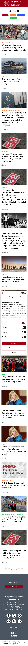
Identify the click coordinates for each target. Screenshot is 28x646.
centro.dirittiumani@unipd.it (14, 608)
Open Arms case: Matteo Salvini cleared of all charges (11, 81)
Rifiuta (14, 352)
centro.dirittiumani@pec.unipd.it (14, 609)
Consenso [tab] (4, 297)
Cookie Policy (14, 627)
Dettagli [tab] (11, 297)
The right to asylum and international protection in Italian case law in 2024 (13, 279)
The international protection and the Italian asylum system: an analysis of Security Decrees (13, 554)
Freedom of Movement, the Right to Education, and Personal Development (13, 519)
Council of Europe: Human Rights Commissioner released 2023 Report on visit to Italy (14, 450)
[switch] (24, 327)
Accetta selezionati (14, 347)
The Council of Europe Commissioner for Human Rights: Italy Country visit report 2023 (12, 414)
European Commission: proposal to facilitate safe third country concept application (12, 157)
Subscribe (14, 586)
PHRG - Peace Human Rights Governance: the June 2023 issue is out (13, 485)
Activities (21, 15)
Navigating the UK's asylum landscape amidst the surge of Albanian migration (13, 379)
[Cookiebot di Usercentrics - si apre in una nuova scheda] (20, 293)
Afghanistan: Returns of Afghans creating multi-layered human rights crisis (13, 47)
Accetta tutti (14, 343)
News (13, 15)
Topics (13, 18)
